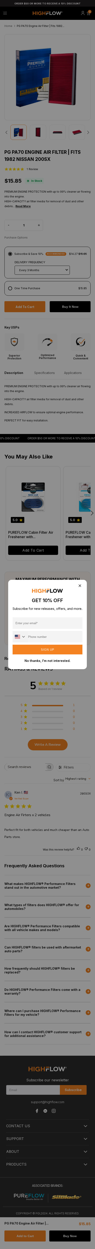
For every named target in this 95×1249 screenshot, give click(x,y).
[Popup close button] (80, 586)
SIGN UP (47, 649)
